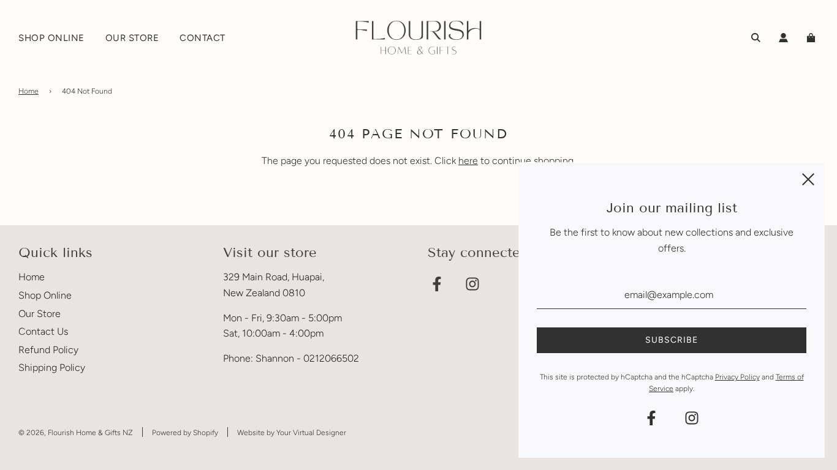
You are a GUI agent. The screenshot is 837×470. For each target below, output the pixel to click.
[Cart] (812, 37)
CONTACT (202, 37)
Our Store (39, 313)
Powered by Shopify (185, 432)
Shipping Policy (51, 367)
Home (28, 91)
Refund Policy (48, 350)
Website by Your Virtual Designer (291, 432)
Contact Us (43, 331)
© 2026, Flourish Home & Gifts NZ (75, 432)
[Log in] (783, 37)
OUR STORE (132, 37)
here (468, 160)
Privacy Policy (737, 377)
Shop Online (45, 295)
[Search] (756, 37)
